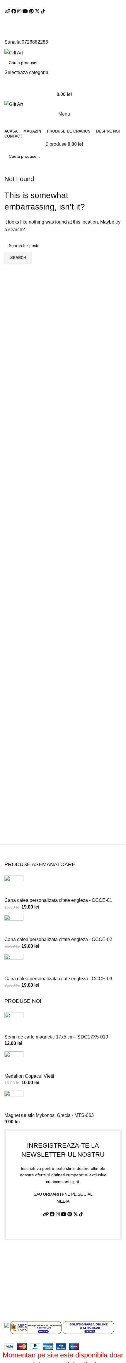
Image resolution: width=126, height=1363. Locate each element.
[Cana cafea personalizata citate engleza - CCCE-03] (13, 964)
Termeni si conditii (23, 1256)
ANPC (11, 1299)
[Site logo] (13, 52)
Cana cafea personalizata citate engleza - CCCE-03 (58, 978)
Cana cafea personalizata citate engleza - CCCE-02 (58, 939)
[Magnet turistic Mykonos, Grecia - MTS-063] (13, 1100)
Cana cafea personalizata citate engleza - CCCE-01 (58, 900)
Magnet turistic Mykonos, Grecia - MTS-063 (49, 1115)
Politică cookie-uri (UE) (28, 1288)
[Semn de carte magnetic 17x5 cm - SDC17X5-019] (13, 1022)
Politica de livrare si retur (30, 1278)
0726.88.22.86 (66, 3)
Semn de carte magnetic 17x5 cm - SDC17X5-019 (56, 1036)
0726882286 (35, 42)
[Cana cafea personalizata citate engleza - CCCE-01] (13, 886)
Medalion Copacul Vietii (29, 1076)
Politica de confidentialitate (32, 1266)
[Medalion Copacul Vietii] (13, 1061)
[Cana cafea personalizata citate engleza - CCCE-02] (13, 925)
